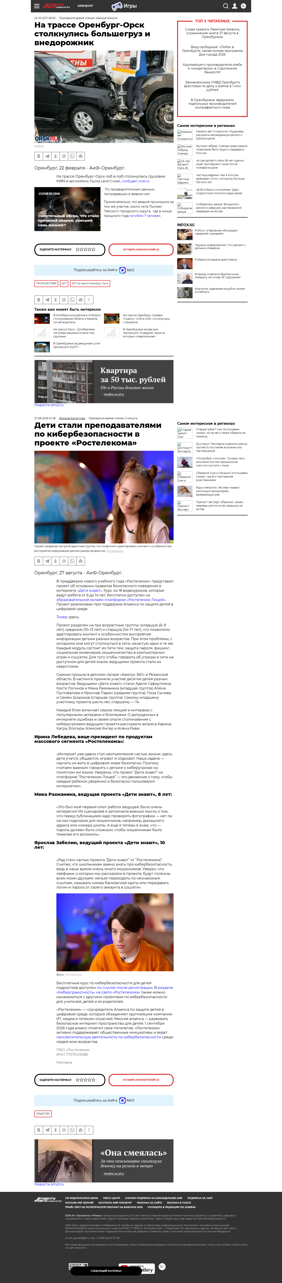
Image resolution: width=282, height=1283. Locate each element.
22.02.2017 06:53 (45, 18)
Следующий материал (106, 1271)
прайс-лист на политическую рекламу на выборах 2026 (104, 1207)
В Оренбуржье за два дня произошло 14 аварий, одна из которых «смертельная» (144, 333)
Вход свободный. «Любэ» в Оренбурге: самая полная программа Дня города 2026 (212, 50)
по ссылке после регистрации (125, 988)
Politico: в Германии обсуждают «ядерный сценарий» (216, 232)
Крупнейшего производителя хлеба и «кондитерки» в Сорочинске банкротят (212, 68)
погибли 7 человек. (145, 216)
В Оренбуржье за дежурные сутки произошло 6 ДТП (76, 345)
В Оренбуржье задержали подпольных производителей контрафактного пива (212, 103)
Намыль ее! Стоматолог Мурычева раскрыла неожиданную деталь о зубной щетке (219, 135)
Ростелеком (114, 550)
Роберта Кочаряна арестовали (216, 259)
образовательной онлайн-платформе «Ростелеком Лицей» (110, 600)
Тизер (61, 617)
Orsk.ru (39, 145)
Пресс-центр (111, 1198)
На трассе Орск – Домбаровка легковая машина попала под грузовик (74, 333)
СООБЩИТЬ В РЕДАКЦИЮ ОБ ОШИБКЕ (172, 1207)
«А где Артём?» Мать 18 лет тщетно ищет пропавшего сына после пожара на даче (220, 164)
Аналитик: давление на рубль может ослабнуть (220, 290)
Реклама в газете (179, 1202)
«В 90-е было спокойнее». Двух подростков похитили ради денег (219, 191)
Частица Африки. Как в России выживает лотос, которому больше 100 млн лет (220, 178)
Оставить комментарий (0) (141, 249)
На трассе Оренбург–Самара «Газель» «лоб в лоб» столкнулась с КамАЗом (146, 319)
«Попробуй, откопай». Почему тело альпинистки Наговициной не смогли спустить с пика (220, 462)
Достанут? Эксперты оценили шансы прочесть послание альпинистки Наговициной (221, 447)
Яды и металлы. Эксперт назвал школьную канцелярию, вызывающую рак (217, 491)
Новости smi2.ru (49, 405)
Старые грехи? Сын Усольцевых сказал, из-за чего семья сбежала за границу (220, 433)
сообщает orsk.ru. (136, 181)
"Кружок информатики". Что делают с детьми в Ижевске (220, 247)
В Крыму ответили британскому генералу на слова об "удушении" (218, 276)
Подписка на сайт (200, 1198)
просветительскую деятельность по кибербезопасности (108, 1037)
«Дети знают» (89, 590)
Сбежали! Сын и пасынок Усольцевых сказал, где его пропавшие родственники (222, 476)
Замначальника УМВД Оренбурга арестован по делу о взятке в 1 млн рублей (212, 86)
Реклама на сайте (149, 1202)
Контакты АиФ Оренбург (115, 1202)
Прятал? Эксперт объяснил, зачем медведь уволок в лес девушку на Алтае (219, 505)
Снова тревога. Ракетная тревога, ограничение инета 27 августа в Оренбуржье (212, 33)
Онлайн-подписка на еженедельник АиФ (153, 1198)
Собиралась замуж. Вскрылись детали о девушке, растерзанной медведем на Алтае (218, 208)
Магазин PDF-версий (79, 1202)
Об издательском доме (81, 1198)
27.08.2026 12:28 (45, 418)
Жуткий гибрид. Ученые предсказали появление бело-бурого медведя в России (221, 149)
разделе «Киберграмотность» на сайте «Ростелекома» (114, 990)
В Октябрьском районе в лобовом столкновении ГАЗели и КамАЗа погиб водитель (76, 319)
